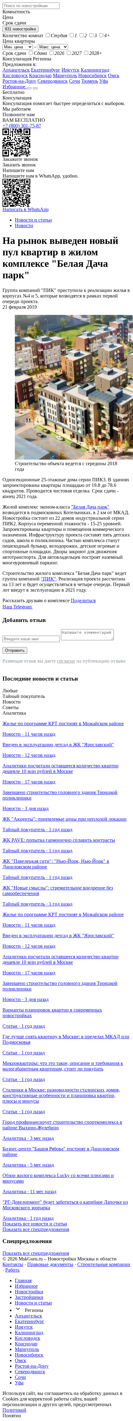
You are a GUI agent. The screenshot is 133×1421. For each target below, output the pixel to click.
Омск (113, 75)
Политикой (14, 1410)
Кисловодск (15, 75)
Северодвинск (52, 81)
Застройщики (29, 1297)
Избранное (14, 86)
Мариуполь (65, 75)
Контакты (12, 1264)
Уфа (103, 81)
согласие (66, 661)
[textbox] (31, 5)
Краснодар (40, 75)
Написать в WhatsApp (25, 209)
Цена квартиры (18, 41)
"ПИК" (48, 578)
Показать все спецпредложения (35, 1229)
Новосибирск (92, 75)
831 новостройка (20, 29)
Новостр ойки (29, 1291)
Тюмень (89, 81)
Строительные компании (103, 1264)
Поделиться (83, 600)
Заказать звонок (19, 164)
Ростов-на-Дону (19, 81)
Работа (12, 1270)
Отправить (15, 650)
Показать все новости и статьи (34, 1223)
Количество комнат (22, 35)
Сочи (74, 81)
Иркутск (70, 70)
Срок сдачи (14, 53)
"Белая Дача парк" (90, 507)
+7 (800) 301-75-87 (21, 125)
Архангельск (16, 70)
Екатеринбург (45, 70)
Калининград (95, 70)
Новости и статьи (33, 1302)
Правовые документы (50, 1264)
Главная (23, 1280)
